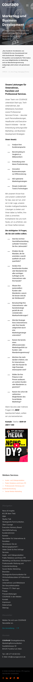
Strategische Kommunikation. (13, 522)
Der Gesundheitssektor (10, 585)
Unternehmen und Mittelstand (13, 583)
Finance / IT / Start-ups (11, 588)
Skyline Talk (6, 519)
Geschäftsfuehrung (9, 530)
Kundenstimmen (8, 533)
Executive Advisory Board (12, 527)
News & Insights (8, 511)
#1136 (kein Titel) (8, 513)
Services (5, 552)
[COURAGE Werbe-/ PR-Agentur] (10, 5)
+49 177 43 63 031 (12, 654)
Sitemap (5, 608)
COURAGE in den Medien (11, 597)
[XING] (3, 678)
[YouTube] (18, 678)
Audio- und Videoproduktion (14, 480)
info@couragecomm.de (16, 657)
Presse (4, 591)
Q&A (4, 516)
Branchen (5, 572)
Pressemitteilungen (9, 594)
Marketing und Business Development (16, 561)
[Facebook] (14, 678)
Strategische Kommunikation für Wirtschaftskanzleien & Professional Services (16, 577)
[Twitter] (10, 678)
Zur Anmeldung (8, 628)
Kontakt (5, 599)
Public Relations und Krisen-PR (15, 483)
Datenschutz (7, 605)
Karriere (5, 536)
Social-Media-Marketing (13, 491)
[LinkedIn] (7, 678)
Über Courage (7, 525)
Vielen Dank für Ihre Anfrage (13, 549)
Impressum (6, 602)
